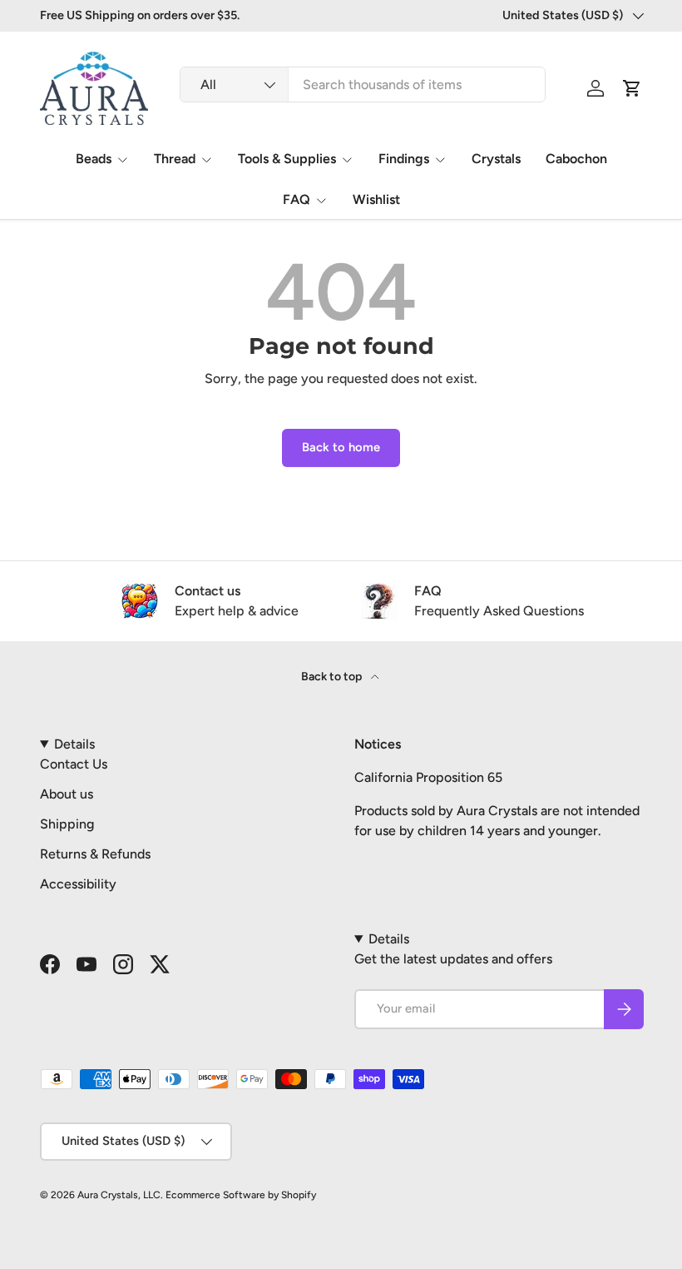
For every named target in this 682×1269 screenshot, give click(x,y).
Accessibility (78, 884)
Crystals (496, 159)
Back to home (341, 447)
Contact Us (73, 764)
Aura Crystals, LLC (119, 1195)
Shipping (67, 824)
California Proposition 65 (428, 777)
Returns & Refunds (95, 854)
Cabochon (576, 159)
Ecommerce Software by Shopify (241, 1195)
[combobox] (362, 84)
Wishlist (376, 199)
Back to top (332, 676)
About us (66, 794)
